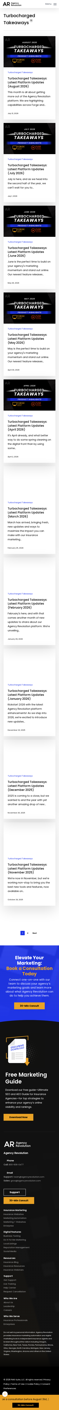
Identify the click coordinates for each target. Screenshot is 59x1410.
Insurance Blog (11, 1262)
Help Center (10, 1287)
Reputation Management (17, 1247)
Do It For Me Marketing (15, 1239)
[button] (51, 3)
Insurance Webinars (14, 1269)
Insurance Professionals (16, 1320)
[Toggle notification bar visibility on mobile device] (5, 1394)
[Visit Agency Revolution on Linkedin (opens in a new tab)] (13, 1371)
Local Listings (10, 1243)
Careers (8, 1310)
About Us (8, 1302)
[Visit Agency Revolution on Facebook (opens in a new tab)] (6, 1371)
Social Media (10, 1251)
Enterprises (9, 1324)
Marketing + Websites (15, 1221)
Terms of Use (18, 1384)
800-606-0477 (16, 1164)
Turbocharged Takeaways (20, 72)
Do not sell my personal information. (20, 1332)
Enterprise (9, 1225)
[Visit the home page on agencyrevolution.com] (12, 4)
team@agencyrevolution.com (29, 1176)
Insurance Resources (14, 1266)
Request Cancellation (15, 1291)
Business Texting (12, 1235)
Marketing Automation (15, 1218)
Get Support (10, 1280)
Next (35, 933)
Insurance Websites (14, 1214)
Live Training (10, 1283)
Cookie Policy (33, 1384)
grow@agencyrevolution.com (26, 1180)
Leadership (9, 1306)
